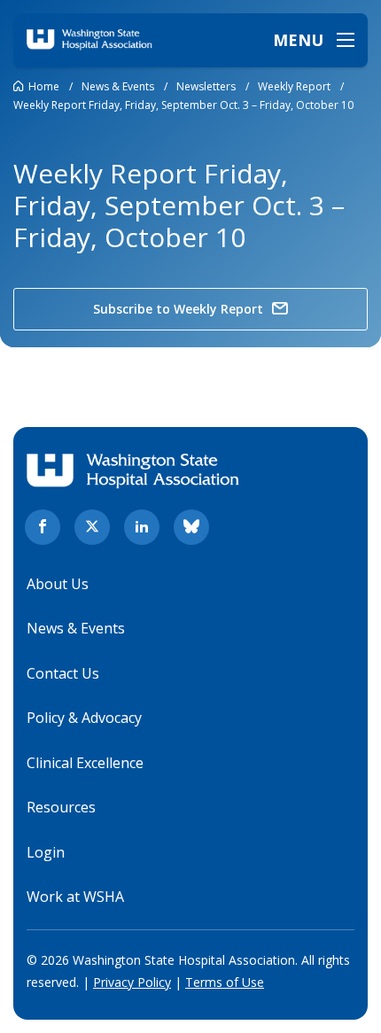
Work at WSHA (75, 896)
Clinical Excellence (85, 763)
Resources (61, 807)
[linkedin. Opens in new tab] (141, 527)
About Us (58, 584)
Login (46, 852)
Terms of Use (224, 982)
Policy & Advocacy (84, 717)
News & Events (76, 628)
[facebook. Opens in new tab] (42, 527)
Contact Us (63, 673)
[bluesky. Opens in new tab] (191, 527)
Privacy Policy (132, 982)
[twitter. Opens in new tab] (92, 527)
